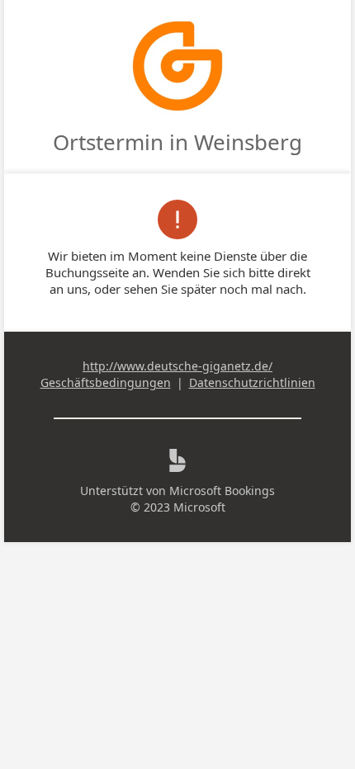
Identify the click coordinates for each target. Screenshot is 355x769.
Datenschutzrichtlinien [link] (252, 382)
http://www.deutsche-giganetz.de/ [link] (177, 366)
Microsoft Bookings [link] (222, 490)
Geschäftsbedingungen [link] (105, 382)
